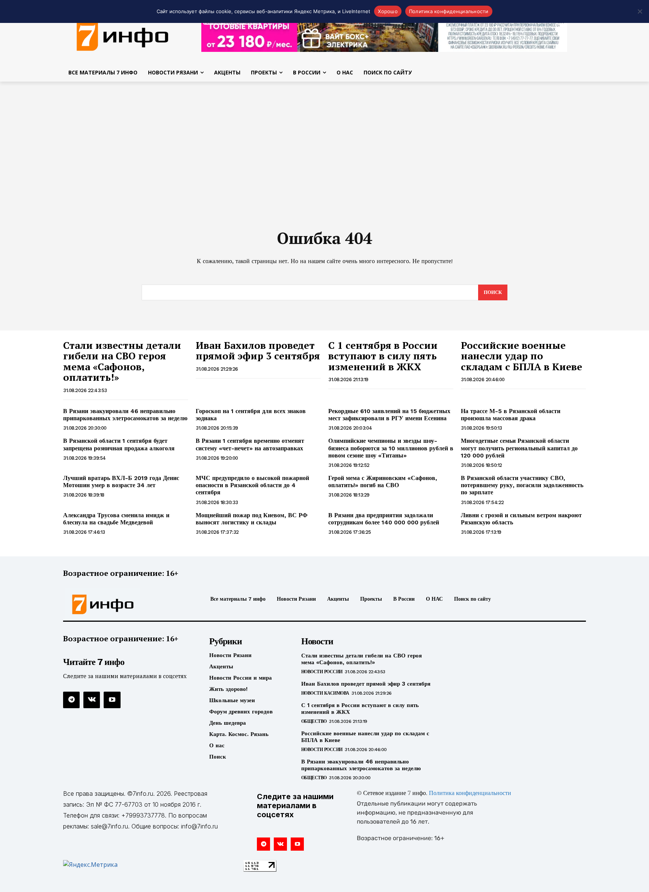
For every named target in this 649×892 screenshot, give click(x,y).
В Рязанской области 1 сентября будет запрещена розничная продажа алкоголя (119, 444)
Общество (314, 721)
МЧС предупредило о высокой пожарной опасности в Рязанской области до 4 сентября (252, 485)
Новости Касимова (325, 693)
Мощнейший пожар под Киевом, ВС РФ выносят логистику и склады (252, 519)
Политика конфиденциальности (470, 794)
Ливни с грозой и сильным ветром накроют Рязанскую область (521, 519)
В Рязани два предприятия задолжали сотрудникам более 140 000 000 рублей (383, 519)
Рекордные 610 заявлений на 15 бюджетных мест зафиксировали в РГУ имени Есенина (389, 414)
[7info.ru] (122, 35)
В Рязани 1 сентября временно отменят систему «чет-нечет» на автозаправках (250, 444)
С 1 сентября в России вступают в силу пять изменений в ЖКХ (383, 356)
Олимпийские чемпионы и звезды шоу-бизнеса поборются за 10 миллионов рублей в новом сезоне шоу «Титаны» (390, 448)
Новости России (322, 671)
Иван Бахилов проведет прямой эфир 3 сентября (258, 350)
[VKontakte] (91, 700)
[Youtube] (112, 700)
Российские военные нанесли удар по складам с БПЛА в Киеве (521, 356)
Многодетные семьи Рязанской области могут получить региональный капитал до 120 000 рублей (519, 448)
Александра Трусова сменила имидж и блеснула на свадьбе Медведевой (116, 519)
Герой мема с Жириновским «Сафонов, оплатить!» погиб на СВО (382, 481)
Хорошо (388, 11)
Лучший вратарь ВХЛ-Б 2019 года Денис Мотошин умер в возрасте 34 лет (121, 481)
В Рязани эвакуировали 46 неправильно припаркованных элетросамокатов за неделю (125, 414)
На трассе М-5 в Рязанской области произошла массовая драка (510, 414)
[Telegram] (71, 700)
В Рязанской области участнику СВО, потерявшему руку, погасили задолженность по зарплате (522, 485)
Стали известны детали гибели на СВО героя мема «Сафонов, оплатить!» (122, 361)
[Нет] (639, 11)
